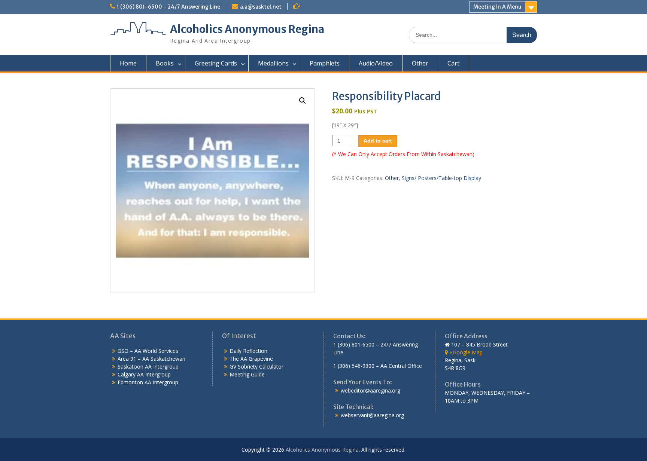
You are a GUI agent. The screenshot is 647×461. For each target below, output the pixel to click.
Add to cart (378, 141)
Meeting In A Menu (497, 6)
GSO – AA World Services (148, 350)
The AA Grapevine (251, 358)
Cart (453, 63)
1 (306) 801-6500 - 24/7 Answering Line (168, 6)
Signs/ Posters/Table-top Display (441, 177)
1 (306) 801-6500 (353, 344)
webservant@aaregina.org (372, 415)
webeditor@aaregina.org (370, 390)
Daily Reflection (248, 350)
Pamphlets (325, 63)
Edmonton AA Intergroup (148, 382)
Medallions (273, 63)
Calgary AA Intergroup (144, 374)
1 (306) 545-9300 (353, 365)
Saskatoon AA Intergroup (148, 366)
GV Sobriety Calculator (256, 366)
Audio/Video (376, 63)
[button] (302, 100)
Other (420, 63)
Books (165, 63)
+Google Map (465, 352)
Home (128, 63)
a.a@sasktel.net (261, 6)
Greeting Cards (216, 63)
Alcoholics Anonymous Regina (247, 29)
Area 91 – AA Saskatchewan (151, 358)
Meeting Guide (247, 374)
